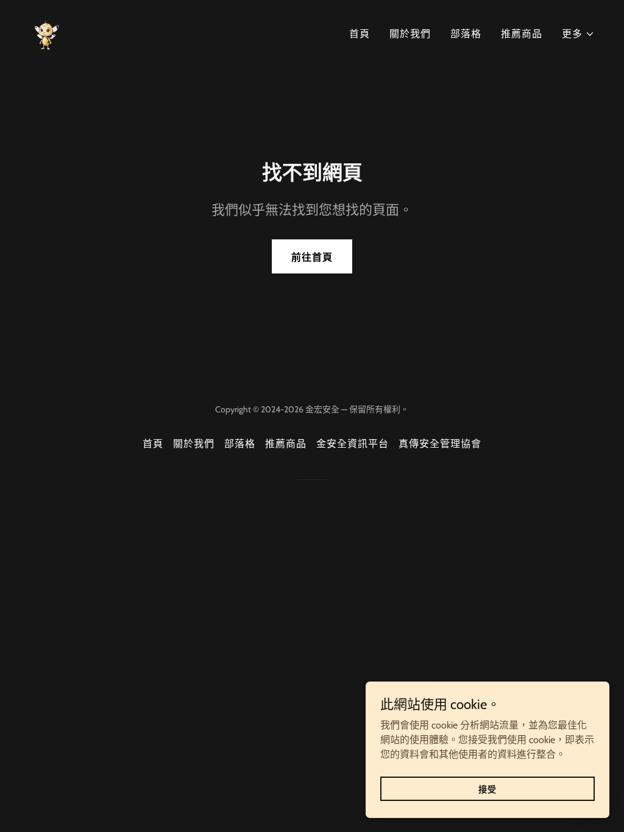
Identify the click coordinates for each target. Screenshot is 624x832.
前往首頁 (312, 257)
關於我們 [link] (410, 34)
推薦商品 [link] (521, 34)
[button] (578, 34)
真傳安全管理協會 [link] (440, 443)
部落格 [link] (465, 34)
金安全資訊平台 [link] (352, 443)
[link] (47, 31)
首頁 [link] (359, 34)
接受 (487, 788)
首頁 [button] (153, 443)
